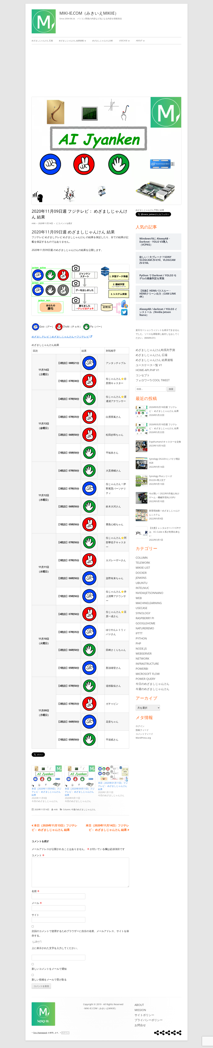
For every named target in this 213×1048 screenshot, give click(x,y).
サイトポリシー (144, 1015)
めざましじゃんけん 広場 (42, 40)
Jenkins (141, 578)
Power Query (145, 679)
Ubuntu (141, 583)
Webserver (144, 653)
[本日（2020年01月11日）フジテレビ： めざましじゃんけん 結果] (113, 773)
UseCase (123, 40)
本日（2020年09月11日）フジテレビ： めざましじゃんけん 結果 (79, 791)
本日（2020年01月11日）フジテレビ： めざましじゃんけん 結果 (113, 786)
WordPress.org (143, 737)
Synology (143, 613)
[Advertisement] (106, 70)
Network (142, 658)
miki (34, 223)
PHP (138, 643)
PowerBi (142, 668)
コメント (38, 855)
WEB (139, 598)
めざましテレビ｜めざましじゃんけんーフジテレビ (62, 336)
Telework (143, 562)
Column (66, 809)
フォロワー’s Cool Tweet (153, 380)
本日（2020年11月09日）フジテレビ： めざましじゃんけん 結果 (46, 791)
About (139, 40)
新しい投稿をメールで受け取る (49, 979)
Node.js (141, 648)
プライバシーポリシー (149, 1020)
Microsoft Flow (148, 674)
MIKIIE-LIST (143, 567)
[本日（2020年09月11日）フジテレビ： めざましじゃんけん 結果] (80, 776)
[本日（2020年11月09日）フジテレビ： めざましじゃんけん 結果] (47, 776)
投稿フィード (142, 730)
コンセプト (143, 375)
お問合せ (140, 1025)
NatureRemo (145, 628)
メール (37, 903)
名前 (35, 891)
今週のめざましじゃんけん (83, 809)
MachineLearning (149, 603)
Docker (141, 573)
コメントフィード (144, 733)
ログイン (140, 726)
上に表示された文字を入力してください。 (55, 948)
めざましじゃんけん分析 (102, 40)
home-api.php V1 (147, 370)
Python (141, 638)
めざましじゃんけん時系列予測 (155, 350)
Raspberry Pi (145, 618)
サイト (35, 915)
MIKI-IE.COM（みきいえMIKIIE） (89, 13)
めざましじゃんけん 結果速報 (71, 40)
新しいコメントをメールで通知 (49, 969)
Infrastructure (147, 664)
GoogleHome (145, 623)
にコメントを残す (64, 223)
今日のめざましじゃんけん (152, 684)
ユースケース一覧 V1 (149, 365)
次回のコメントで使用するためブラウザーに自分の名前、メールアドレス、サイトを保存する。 (80, 933)
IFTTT (139, 633)
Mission (140, 1010)
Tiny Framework (40, 1033)
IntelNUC (142, 588)
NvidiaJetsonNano (149, 593)
